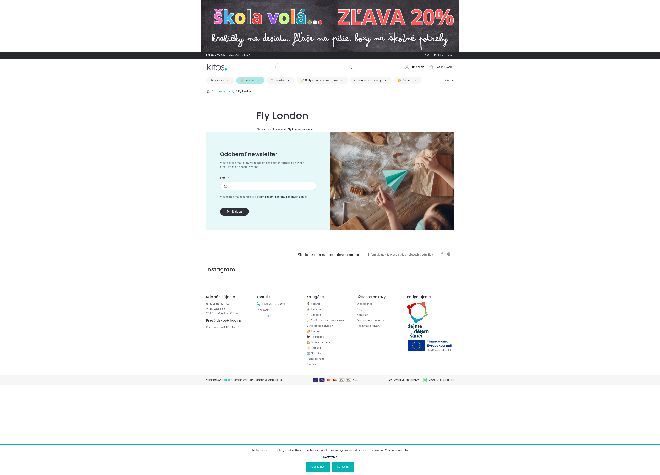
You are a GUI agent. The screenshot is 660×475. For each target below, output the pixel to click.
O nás (427, 55)
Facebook (262, 310)
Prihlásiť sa (234, 211)
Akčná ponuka (316, 358)
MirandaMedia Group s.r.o (441, 380)
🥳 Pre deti (313, 331)
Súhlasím (343, 466)
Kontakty (438, 55)
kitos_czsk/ (263, 316)
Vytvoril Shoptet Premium (406, 380)
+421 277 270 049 (273, 303)
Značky (311, 364)
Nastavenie (330, 457)
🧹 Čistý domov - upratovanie (325, 320)
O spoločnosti (365, 303)
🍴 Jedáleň (314, 314)
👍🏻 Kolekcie (314, 347)
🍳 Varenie (313, 303)
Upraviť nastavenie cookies (269, 380)
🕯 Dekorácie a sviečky (320, 325)
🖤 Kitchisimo (315, 336)
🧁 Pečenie (314, 309)
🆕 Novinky (314, 353)
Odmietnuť (317, 466)
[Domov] (208, 91)
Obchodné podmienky (370, 320)
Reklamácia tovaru (368, 325)
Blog (449, 55)
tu (406, 450)
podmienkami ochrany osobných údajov (282, 196)
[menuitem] (220, 80)
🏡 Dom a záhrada (318, 342)
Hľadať (350, 67)
